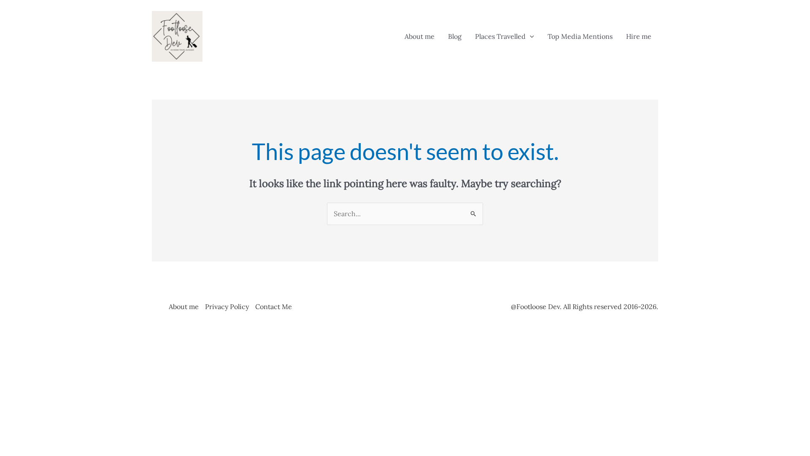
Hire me (638, 36)
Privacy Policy (227, 306)
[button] (530, 36)
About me (420, 36)
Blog (455, 36)
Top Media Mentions (580, 36)
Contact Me (273, 306)
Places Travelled (500, 36)
